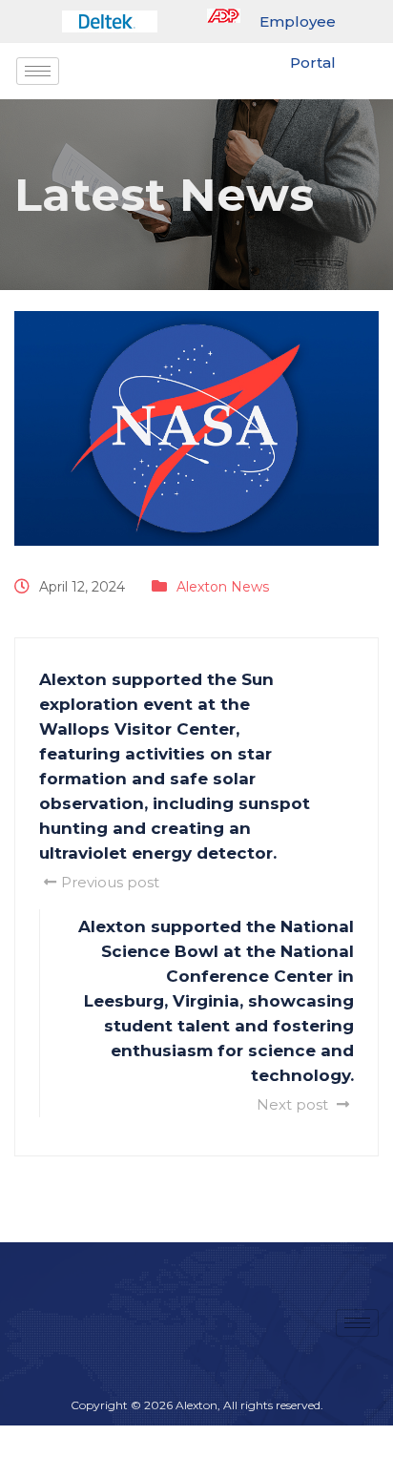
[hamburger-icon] (37, 71)
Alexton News (222, 586)
